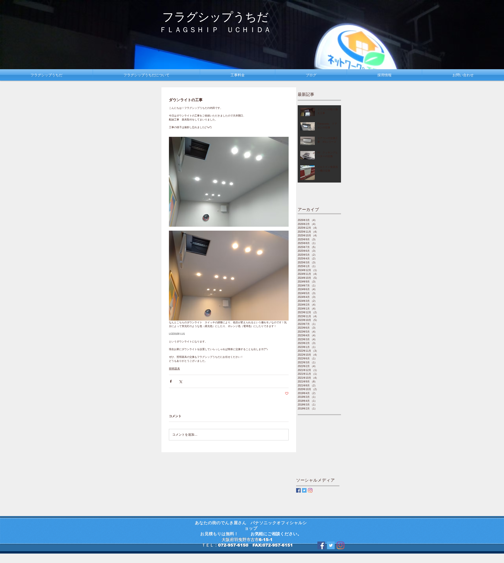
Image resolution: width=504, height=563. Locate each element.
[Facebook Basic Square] (298, 490)
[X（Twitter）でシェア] (180, 381)
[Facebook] (321, 545)
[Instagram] (310, 490)
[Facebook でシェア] (171, 381)
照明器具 (174, 368)
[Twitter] (331, 545)
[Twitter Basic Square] (304, 490)
